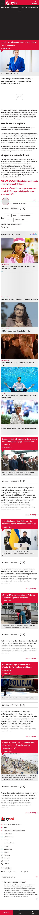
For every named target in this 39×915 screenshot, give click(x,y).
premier (9, 220)
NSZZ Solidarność (34, 3)
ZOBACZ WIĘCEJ (20, 220)
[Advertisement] (19, 24)
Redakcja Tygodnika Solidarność (13, 824)
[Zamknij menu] (2, 2)
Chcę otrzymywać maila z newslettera (15, 882)
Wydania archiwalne (9, 843)
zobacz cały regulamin (22, 896)
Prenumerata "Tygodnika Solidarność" (14, 831)
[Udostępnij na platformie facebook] (21, 208)
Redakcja (6, 840)
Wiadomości (14, 7)
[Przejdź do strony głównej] (12, 3)
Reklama (6, 852)
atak (8, 216)
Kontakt (6, 846)
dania (14, 216)
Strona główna (5, 7)
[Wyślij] (36, 876)
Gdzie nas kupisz (8, 837)
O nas (5, 828)
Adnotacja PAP (8, 849)
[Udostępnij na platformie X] (24, 208)
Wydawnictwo (8, 834)
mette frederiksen (25, 216)
